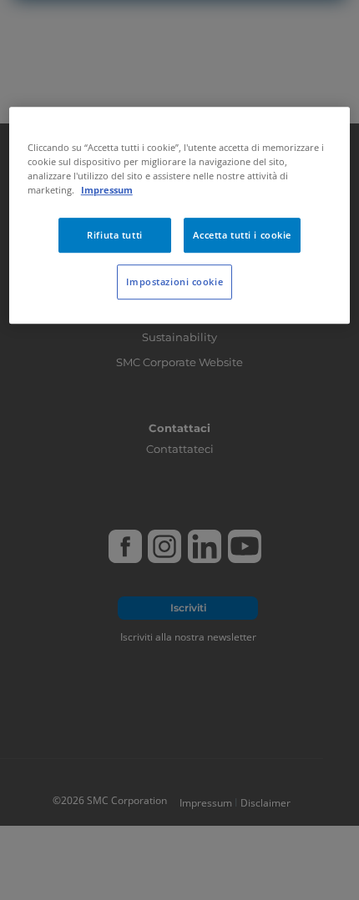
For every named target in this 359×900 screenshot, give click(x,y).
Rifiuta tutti (114, 235)
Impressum (107, 190)
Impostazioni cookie (174, 281)
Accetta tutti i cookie (242, 235)
